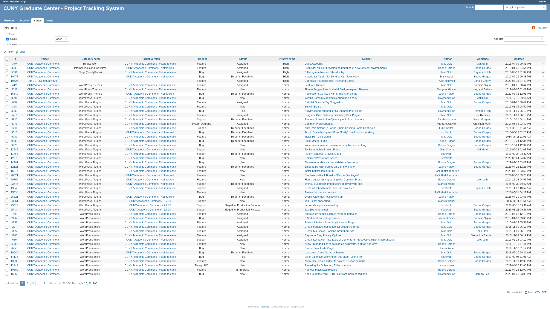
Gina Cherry (447, 149)
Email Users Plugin (316, 140)
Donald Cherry (482, 80)
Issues (38, 20)
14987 (14, 162)
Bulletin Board (313, 106)
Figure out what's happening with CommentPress (333, 179)
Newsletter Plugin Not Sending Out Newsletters (332, 76)
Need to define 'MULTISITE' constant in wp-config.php (336, 274)
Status (13, 38)
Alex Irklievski (447, 80)
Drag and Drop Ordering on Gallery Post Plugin (332, 115)
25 (85, 283)
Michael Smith (446, 218)
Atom (530, 292)
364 (14, 106)
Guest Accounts (314, 63)
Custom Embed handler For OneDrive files (329, 188)
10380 (14, 269)
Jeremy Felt (482, 274)
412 (14, 85)
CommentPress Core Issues (321, 158)
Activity (24, 20)
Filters (12, 34)
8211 (14, 89)
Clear (22, 51)
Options (13, 44)
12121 (14, 166)
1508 (14, 213)
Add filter (498, 38)
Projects (14, 1)
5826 (14, 119)
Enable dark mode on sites (320, 192)
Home (6, 1)
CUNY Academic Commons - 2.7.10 (150, 201)
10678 (14, 76)
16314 (14, 171)
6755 (14, 248)
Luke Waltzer (446, 128)
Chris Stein (482, 231)
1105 (14, 235)
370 (14, 63)
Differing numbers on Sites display (325, 72)
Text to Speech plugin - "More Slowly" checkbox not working (339, 132)
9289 (14, 140)
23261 (14, 201)
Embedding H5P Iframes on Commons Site (330, 166)
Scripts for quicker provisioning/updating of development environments (346, 68)
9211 (14, 128)
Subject (366, 59)
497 (14, 115)
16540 (14, 93)
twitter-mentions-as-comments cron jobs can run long (335, 145)
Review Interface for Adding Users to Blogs (329, 222)
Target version (151, 59)
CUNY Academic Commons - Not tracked (150, 68)
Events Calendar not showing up (324, 196)
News (49, 20)
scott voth (446, 132)
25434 (14, 209)
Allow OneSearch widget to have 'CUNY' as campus (335, 261)
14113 (14, 256)
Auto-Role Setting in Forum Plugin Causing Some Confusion (340, 128)
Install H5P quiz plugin (318, 136)
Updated (519, 59)
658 (14, 102)
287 (14, 226)
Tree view (541, 27)
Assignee (483, 59)
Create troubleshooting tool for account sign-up (332, 226)
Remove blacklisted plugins (321, 269)
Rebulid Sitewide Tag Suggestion (324, 102)
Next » (52, 283)
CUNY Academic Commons (43, 63)
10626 (14, 80)
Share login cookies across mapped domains (331, 213)
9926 (14, 145)
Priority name (287, 59)
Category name (91, 59)
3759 (14, 222)
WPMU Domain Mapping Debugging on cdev (331, 98)
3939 (14, 110)
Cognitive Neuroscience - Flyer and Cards (329, 80)
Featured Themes (315, 85)
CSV (537, 292)
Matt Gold (446, 63)
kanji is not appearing (317, 201)
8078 (14, 123)
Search (469, 7)
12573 (14, 158)
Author (447, 59)
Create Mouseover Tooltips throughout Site (329, 231)
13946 (14, 188)
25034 (14, 192)
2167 (14, 218)
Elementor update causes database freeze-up (331, 162)
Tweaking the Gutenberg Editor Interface (328, 265)
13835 (14, 261)
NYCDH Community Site (43, 80)
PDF (544, 292)
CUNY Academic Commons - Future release (150, 63)
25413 (14, 205)
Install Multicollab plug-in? (320, 171)
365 (14, 231)
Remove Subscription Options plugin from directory (334, 119)
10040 (14, 252)
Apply (11, 51)
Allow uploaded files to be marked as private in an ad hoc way (341, 243)
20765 (14, 179)
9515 (14, 132)
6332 (14, 243)
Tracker (202, 59)
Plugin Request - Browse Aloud (323, 153)
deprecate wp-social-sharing (321, 205)
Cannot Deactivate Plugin (320, 248)
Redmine (264, 306)
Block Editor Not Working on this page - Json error (334, 256)
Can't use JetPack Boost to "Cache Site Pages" (332, 175)
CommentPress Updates (319, 123)
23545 (14, 183)
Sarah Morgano (447, 119)
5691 (14, 72)
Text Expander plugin (317, 209)
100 (95, 283)
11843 (14, 265)
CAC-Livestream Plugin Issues (322, 218)
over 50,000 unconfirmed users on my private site (333, 183)
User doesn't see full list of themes (324, 252)
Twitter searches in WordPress (322, 149)
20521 (14, 175)
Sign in (542, 1)
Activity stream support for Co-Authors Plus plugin (333, 110)
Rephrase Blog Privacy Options (323, 235)
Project (44, 59)
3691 (14, 98)
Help (23, 1)
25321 (14, 196)
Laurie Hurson (446, 93)
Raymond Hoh (482, 72)
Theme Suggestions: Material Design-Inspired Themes (336, 89)
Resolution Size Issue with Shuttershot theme (331, 93)
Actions (542, 63)
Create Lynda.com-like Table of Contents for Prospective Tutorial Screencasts (350, 239)
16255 (14, 274)
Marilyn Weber (446, 183)
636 (14, 239)
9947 (14, 136)
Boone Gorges (446, 68)
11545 (14, 149)
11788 (14, 153)
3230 (14, 68)
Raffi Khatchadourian (446, 171)
